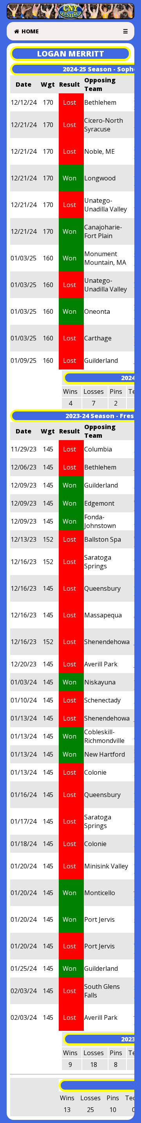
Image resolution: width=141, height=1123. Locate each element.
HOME (29, 31)
